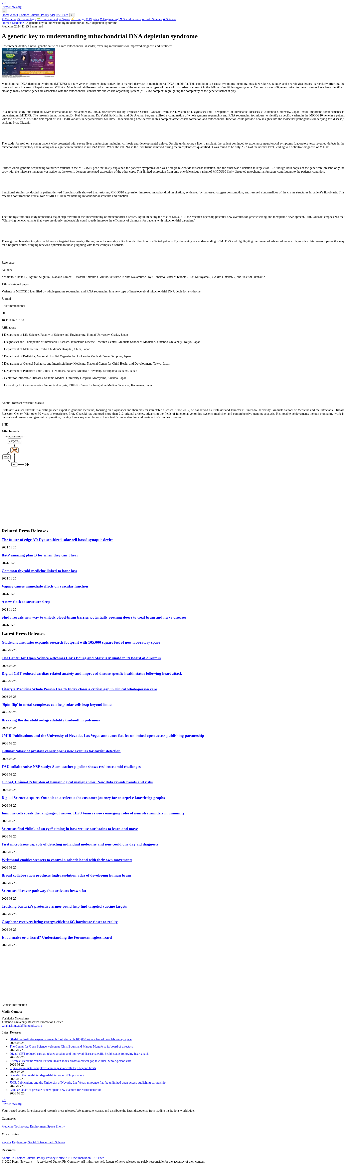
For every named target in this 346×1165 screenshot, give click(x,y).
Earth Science (152, 19)
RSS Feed (62, 15)
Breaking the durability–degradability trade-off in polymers (51, 720)
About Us (8, 1158)
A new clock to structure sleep (26, 602)
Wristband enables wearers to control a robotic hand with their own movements (67, 860)
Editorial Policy (39, 15)
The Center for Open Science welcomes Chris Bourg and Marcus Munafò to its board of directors (81, 658)
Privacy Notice (55, 1158)
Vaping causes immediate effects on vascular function (45, 586)
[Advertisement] (122, 496)
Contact (24, 15)
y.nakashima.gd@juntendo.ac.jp (22, 1025)
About (14, 15)
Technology (26, 19)
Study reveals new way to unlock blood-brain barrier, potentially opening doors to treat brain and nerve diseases (94, 617)
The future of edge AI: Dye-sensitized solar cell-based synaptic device (57, 540)
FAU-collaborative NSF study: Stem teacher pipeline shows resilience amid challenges (71, 767)
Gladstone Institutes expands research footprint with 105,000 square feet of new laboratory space (81, 642)
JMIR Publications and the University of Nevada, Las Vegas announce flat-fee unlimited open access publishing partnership (103, 735)
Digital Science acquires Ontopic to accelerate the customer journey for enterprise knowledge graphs (83, 798)
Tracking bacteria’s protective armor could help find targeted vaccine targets (64, 906)
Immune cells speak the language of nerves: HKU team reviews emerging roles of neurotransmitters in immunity (93, 813)
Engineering (109, 19)
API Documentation (78, 1158)
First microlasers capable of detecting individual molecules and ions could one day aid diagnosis (80, 844)
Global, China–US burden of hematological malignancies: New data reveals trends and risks (77, 782)
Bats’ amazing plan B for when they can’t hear (40, 555)
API (52, 15)
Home (5, 15)
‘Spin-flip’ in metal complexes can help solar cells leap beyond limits (57, 704)
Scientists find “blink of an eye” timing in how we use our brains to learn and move (70, 829)
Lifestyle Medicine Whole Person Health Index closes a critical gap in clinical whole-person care (79, 689)
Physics (92, 19)
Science (169, 19)
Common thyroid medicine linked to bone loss (39, 571)
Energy (78, 19)
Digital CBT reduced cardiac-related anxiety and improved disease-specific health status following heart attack (92, 673)
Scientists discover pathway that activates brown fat (44, 891)
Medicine (9, 19)
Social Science (130, 19)
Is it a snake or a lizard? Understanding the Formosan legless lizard (57, 937)
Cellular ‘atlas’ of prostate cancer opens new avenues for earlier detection (61, 751)
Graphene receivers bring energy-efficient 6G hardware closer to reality (60, 922)
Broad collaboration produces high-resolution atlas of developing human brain (66, 875)
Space (64, 19)
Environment (47, 19)
